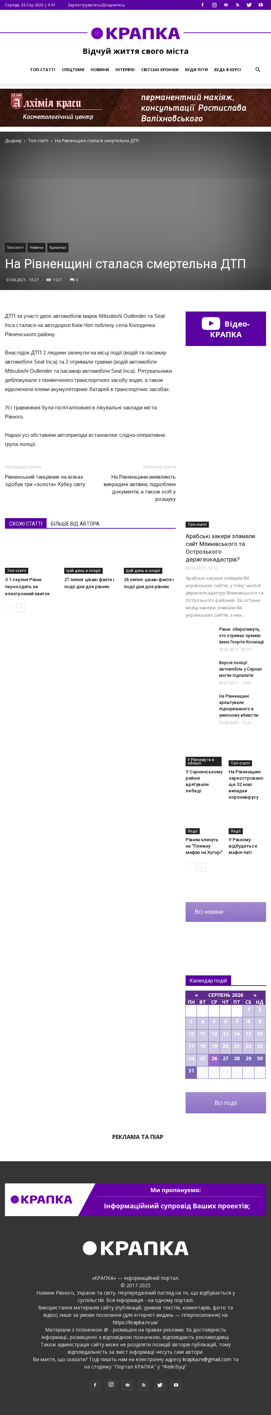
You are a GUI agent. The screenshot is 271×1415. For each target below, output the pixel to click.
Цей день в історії (83, 570)
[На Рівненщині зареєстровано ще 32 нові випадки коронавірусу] (247, 753)
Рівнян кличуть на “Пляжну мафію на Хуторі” (204, 846)
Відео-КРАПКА (230, 328)
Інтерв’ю (125, 69)
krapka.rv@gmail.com (207, 1359)
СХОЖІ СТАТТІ (25, 524)
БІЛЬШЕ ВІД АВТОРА (75, 524)
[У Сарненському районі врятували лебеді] (204, 753)
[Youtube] (260, 5)
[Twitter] (249, 5)
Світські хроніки (160, 69)
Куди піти (196, 69)
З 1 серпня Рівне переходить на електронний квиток (27, 586)
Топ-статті (42, 69)
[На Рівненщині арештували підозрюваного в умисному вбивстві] (200, 702)
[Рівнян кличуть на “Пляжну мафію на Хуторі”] (204, 821)
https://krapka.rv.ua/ (135, 1322)
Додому (13, 141)
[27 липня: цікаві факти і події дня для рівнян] (90, 556)
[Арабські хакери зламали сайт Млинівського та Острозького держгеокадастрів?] (226, 499)
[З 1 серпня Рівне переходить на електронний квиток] (31, 556)
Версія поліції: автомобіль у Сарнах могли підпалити (240, 669)
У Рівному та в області (201, 761)
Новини (100, 69)
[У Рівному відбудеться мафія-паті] (247, 821)
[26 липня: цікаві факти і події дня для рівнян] (150, 556)
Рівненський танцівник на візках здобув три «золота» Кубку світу (45, 481)
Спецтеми (73, 69)
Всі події (226, 1103)
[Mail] (226, 5)
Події (193, 831)
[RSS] (237, 5)
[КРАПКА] (135, 33)
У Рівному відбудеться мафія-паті (243, 846)
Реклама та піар (137, 1137)
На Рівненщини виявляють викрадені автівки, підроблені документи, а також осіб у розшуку (140, 488)
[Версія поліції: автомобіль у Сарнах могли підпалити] (200, 669)
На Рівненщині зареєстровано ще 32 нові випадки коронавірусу (246, 784)
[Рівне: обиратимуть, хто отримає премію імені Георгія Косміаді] (200, 636)
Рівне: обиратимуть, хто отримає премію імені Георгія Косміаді (241, 635)
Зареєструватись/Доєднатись (96, 4)
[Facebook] (202, 5)
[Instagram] (214, 5)
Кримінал (57, 247)
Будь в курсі (227, 69)
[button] (257, 69)
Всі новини (209, 912)
